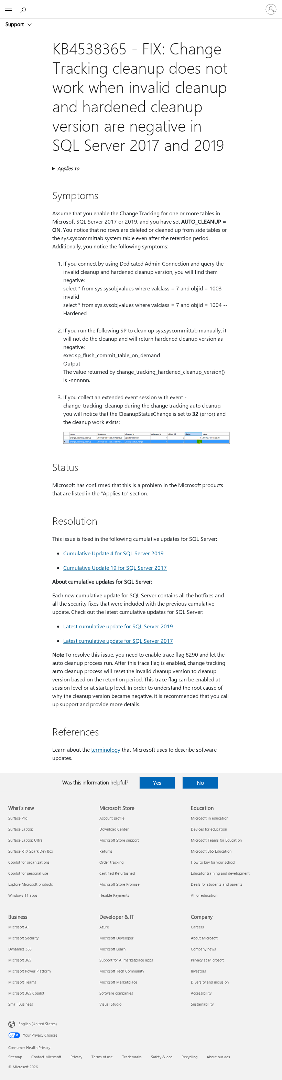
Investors (198, 971)
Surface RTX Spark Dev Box (30, 851)
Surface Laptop (20, 829)
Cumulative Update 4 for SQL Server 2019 (113, 553)
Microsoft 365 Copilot (26, 993)
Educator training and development (220, 873)
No (200, 782)
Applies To (68, 168)
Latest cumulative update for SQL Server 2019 (118, 626)
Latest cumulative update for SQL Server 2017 (118, 640)
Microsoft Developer (116, 937)
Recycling (189, 1056)
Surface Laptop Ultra (25, 840)
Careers (197, 926)
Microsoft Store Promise (119, 884)
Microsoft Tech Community (121, 971)
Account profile (111, 818)
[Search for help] (24, 8)
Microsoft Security (23, 937)
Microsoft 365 (19, 960)
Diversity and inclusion (210, 982)
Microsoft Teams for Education (216, 840)
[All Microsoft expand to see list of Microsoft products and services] (8, 9)
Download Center (114, 829)
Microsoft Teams (22, 982)
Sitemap (15, 1056)
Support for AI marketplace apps (126, 960)
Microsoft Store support (119, 840)
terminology (105, 749)
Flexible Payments (114, 895)
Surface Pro (17, 818)
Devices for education (209, 829)
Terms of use (102, 1056)
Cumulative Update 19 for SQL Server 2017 (115, 567)
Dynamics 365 (20, 949)
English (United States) (38, 1023)
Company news (203, 949)
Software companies (116, 993)
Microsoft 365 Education (211, 851)
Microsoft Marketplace (118, 982)
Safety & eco (161, 1056)
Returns (105, 851)
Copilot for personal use (28, 873)
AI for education (204, 895)
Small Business (20, 1004)
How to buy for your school (213, 862)
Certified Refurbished (117, 873)
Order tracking (111, 862)
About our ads (218, 1056)
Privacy (76, 1056)
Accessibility (201, 993)
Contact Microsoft (46, 1056)
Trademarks (132, 1056)
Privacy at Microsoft (207, 960)
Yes (157, 782)
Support (15, 24)
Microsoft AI (18, 926)
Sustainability (202, 1004)
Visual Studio (110, 1004)
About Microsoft (204, 937)
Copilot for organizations (29, 862)
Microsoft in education (209, 818)
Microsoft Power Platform (29, 971)
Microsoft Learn (112, 949)
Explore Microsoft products (30, 884)
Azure (104, 926)
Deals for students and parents (216, 884)
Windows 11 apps (22, 895)
